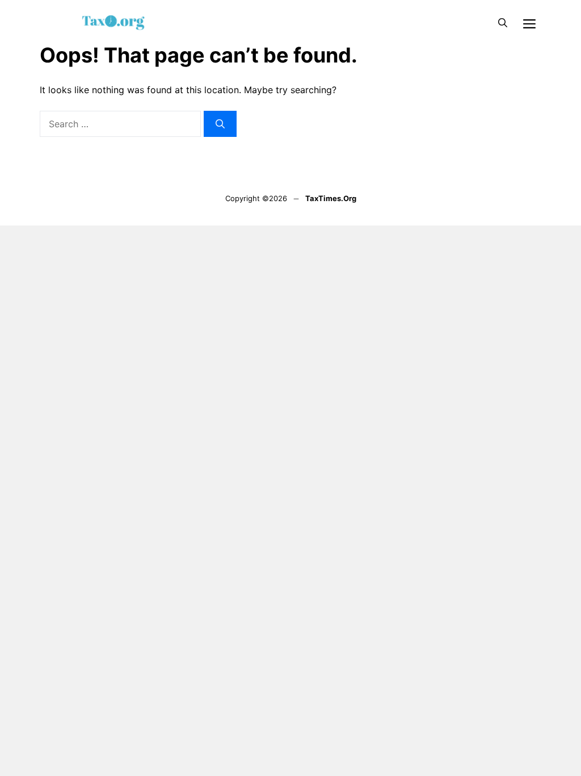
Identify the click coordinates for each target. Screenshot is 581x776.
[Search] (220, 124)
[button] (502, 23)
